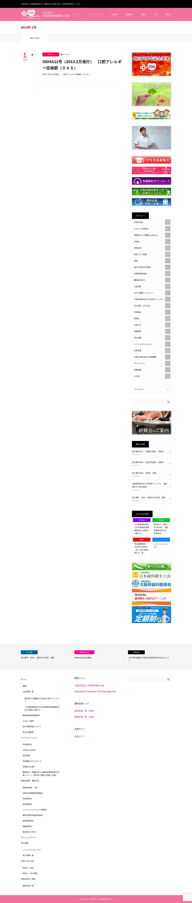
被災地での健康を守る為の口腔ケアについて (42, 699)
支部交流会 (151, 222)
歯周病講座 (27, 804)
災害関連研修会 (151, 274)
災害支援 (151, 351)
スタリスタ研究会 (151, 229)
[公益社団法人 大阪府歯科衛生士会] (45, 14)
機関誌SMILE (151, 280)
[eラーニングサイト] (151, 604)
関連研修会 (27, 826)
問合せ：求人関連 (30, 873)
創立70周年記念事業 (151, 267)
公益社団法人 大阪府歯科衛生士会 (101, 899)
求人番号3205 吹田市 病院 (144, 473)
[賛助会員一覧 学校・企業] (151, 202)
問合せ (168, 14)
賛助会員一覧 (28, 886)
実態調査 (151, 370)
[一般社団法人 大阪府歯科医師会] (151, 587)
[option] (45, 656)
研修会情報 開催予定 (30, 781)
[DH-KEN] (151, 622)
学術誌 (151, 242)
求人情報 (151, 338)
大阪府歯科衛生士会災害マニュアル (151, 299)
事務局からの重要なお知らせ (151, 235)
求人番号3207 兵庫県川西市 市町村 (148, 452)
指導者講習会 (28, 821)
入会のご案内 (28, 721)
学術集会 (151, 312)
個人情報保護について (32, 726)
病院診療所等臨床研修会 (33, 815)
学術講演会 (27, 744)
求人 (156, 14)
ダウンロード (151, 363)
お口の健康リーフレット (151, 293)
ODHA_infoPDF (29, 750)
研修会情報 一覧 (30, 788)
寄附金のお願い (29, 767)
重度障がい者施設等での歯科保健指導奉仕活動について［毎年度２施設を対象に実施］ (41, 773)
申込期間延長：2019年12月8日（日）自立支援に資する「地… (141, 548)
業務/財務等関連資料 (31, 715)
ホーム (75, 14)
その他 (151, 376)
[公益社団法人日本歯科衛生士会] (151, 578)
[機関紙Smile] (151, 170)
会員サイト (79, 736)
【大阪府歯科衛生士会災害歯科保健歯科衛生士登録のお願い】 (141, 528)
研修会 (143, 14)
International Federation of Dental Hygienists (95, 691)
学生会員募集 (28, 732)
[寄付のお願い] (151, 569)
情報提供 (151, 248)
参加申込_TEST (29, 832)
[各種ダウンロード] (151, 181)
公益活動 (151, 286)
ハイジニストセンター (151, 344)
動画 (151, 261)
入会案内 (114, 14)
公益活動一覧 (28, 691)
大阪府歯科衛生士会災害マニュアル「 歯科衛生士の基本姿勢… (149, 485)
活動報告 (129, 14)
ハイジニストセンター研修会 (34, 810)
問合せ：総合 (28, 868)
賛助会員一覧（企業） (84, 717)
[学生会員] (151, 160)
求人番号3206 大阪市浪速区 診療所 (148, 462)
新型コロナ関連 (151, 254)
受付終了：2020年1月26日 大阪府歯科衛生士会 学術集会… (161, 528)
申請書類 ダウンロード (32, 761)
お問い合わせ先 (27, 861)
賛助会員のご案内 (28, 879)
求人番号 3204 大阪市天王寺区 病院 (148, 497)
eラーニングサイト (29, 837)
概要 (24, 686)
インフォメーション (94, 14)
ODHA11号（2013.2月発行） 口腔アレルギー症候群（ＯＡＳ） (82, 65)
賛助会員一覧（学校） (84, 711)
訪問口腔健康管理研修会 (33, 793)
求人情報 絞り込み (151, 306)
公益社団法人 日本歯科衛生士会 (89, 685)
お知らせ (51, 54)
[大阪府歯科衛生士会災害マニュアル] (151, 191)
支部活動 (26, 755)
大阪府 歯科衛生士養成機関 (151, 357)
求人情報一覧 (28, 855)
